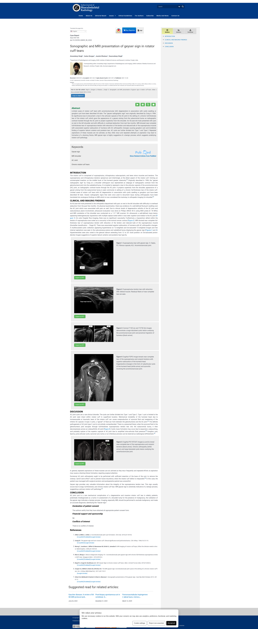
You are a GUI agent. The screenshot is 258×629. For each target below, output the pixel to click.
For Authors (139, 15)
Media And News (163, 15)
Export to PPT (79, 277)
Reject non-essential (156, 623)
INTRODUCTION (170, 36)
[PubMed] (87, 537)
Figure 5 (107, 429)
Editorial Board (100, 15)
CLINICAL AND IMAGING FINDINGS (176, 40)
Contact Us (175, 15)
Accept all (171, 623)
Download (190, 32)
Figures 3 (149, 230)
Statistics (178, 32)
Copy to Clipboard (78, 95)
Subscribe (150, 15)
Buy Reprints (130, 30)
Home (81, 15)
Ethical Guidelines (125, 15)
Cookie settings (139, 623)
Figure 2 (131, 220)
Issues (111, 15)
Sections (167, 32)
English (74, 31)
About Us (89, 15)
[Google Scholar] (95, 537)
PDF (140, 30)
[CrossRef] (80, 537)
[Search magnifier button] (182, 6)
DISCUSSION (169, 43)
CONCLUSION (169, 46)
